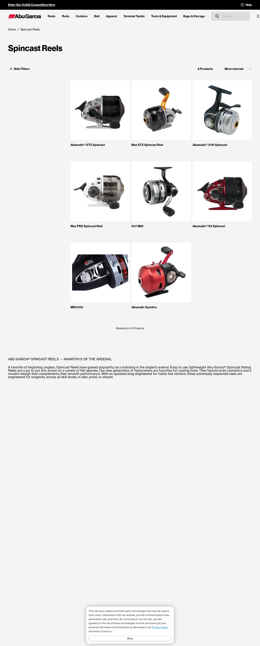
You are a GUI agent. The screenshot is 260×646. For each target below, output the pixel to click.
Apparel (111, 16)
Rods (65, 16)
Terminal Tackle (134, 16)
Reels (51, 16)
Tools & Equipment (164, 16)
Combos (82, 16)
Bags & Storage (194, 16)
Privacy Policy (160, 627)
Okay (130, 638)
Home (12, 29)
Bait (97, 16)
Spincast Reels (30, 29)
